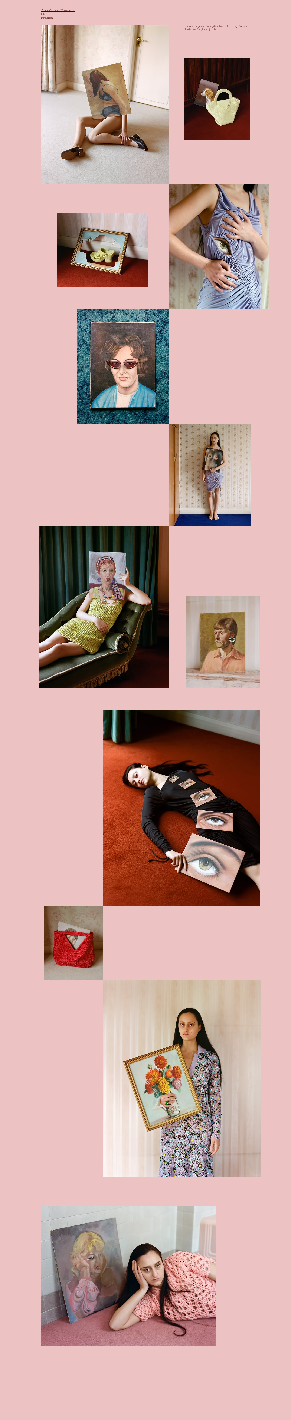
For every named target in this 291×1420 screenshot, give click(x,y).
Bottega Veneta (239, 26)
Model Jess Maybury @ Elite (200, 29)
